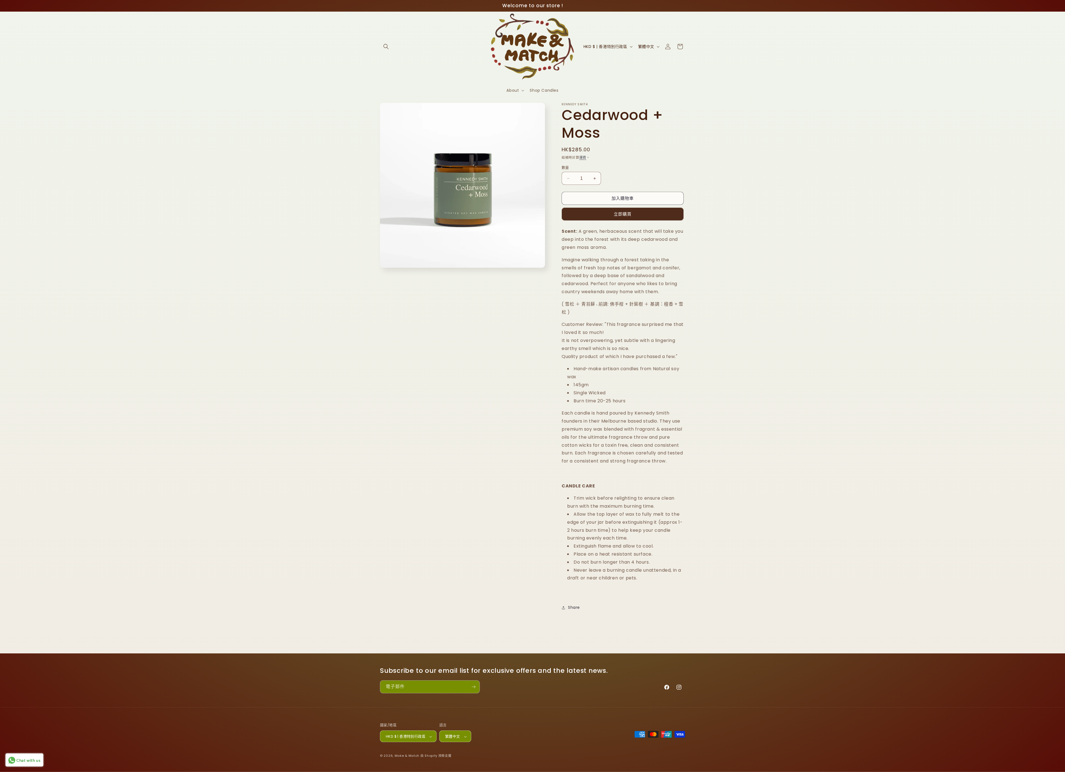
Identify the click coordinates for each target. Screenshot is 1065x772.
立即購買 (623, 214)
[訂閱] (473, 686)
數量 (565, 167)
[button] (386, 46)
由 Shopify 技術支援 (436, 756)
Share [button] (574, 607)
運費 (582, 157)
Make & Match (407, 756)
